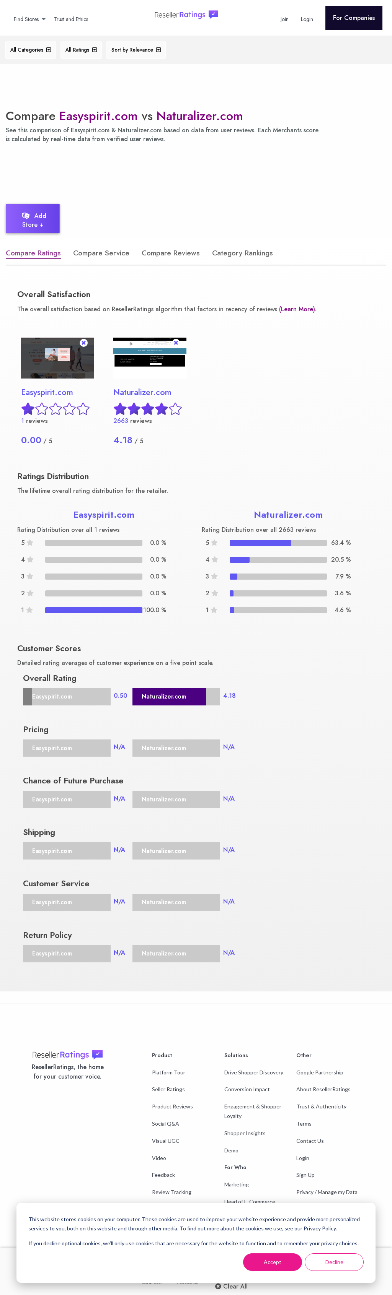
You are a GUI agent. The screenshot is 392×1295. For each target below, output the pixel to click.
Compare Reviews (171, 252)
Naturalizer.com (200, 116)
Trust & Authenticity (321, 1106)
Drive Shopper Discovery (253, 1072)
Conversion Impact (247, 1089)
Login (302, 1158)
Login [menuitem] (307, 19)
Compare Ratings (33, 252)
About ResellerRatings (323, 1089)
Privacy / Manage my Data (327, 1192)
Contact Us (310, 1140)
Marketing (236, 1184)
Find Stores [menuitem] (26, 19)
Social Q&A (165, 1123)
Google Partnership (319, 1072)
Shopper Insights (245, 1133)
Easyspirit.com (98, 116)
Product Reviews (172, 1106)
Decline (334, 1262)
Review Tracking (171, 1192)
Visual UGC (166, 1140)
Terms (304, 1123)
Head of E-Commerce (249, 1201)
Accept (272, 1262)
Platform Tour (168, 1072)
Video (159, 1158)
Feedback (163, 1175)
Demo (231, 1150)
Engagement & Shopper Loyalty (252, 1111)
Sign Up (305, 1175)
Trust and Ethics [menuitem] (71, 19)
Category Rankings (242, 252)
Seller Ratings (168, 1089)
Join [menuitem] (285, 19)
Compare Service (101, 252)
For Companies (354, 17)
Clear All (234, 1286)
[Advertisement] (139, 171)
